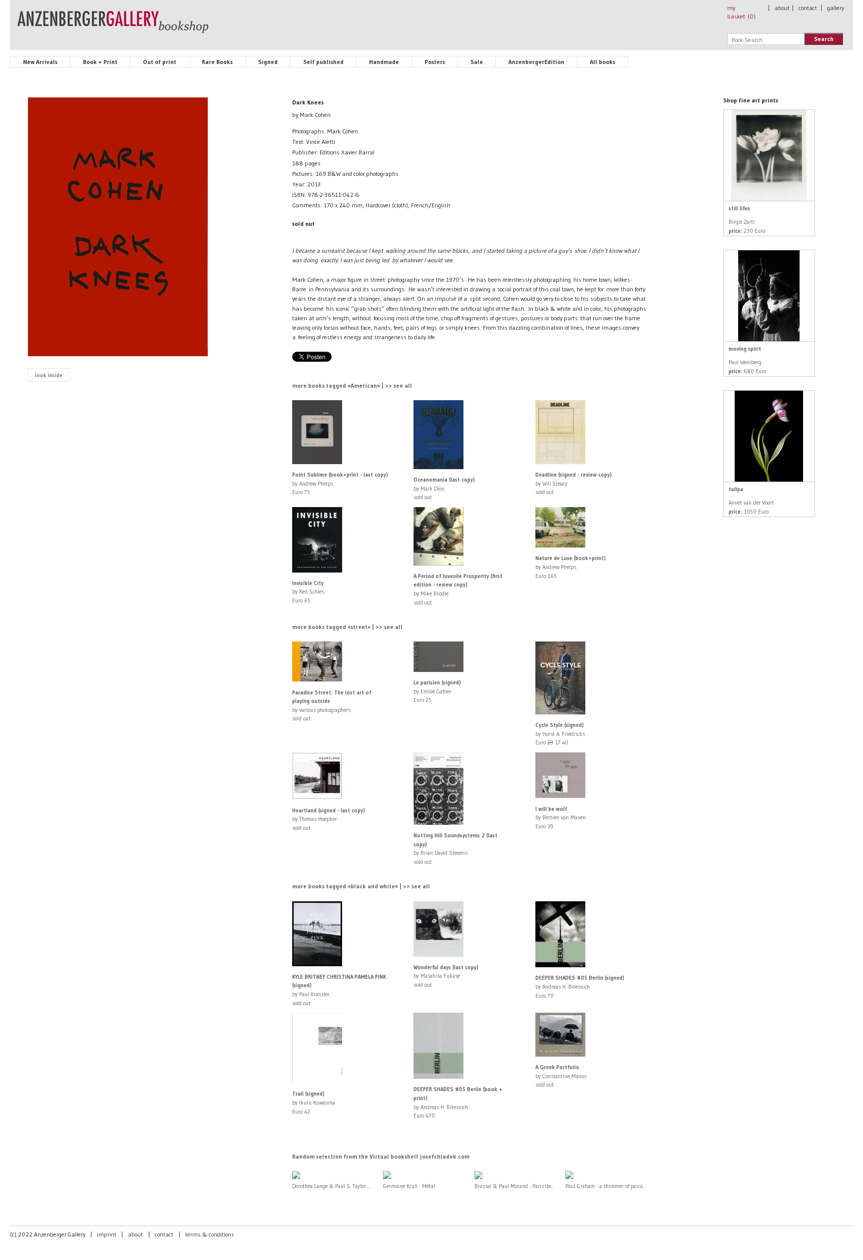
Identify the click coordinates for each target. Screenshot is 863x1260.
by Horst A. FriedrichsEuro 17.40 (560, 733)
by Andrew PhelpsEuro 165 (570, 567)
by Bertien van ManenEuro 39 (560, 817)
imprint (106, 1234)
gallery (835, 7)
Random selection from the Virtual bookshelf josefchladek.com (380, 1156)
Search (824, 38)
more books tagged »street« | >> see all (347, 626)
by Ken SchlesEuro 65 (308, 592)
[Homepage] (112, 26)
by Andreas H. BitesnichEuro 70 (579, 986)
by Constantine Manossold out (560, 1076)
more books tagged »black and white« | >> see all (361, 886)
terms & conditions (209, 1234)
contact (808, 7)
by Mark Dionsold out (444, 488)
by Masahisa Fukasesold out (446, 976)
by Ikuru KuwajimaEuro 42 (313, 1102)
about (782, 7)
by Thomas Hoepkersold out (328, 819)
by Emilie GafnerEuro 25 (437, 691)
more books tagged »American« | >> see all (352, 385)
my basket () (741, 12)
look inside (48, 375)
